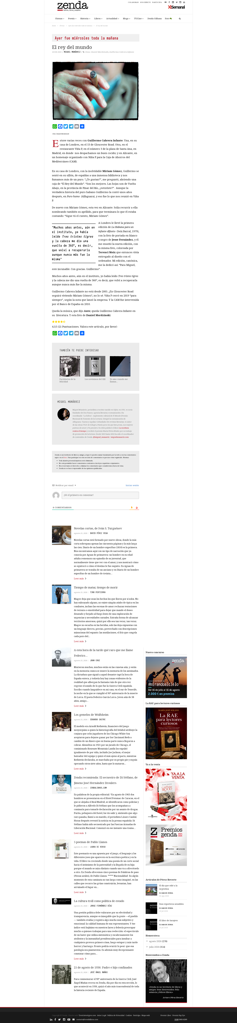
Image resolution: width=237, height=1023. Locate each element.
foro (65, 457)
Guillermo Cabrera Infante (121, 52)
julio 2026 (154, 946)
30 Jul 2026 (163, 911)
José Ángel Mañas (99, 972)
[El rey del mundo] (95, 91)
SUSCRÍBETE (145, 2)
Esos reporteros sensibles (171, 904)
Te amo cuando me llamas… (119, 380)
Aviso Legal (101, 1015)
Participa (136, 1015)
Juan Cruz (95, 660)
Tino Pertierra (97, 592)
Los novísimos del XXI (95, 379)
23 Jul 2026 (163, 927)
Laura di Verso (97, 846)
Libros (97, 18)
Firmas (58, 18)
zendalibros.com (98, 787)
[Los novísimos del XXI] (95, 366)
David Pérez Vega (99, 533)
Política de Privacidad (115, 1015)
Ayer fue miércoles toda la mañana (80, 26)
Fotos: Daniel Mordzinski (96, 52)
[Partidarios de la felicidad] (70, 366)
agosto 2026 (155, 941)
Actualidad (111, 18)
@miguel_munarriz (101, 437)
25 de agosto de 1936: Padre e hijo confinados (103, 967)
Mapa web (146, 1015)
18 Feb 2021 (57, 52)
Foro (167, 18)
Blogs (125, 18)
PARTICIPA (157, 2)
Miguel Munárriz (72, 52)
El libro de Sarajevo (168, 920)
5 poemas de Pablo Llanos (90, 842)
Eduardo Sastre (97, 719)
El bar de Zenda (166, 893)
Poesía (71, 18)
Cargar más (95, 1001)
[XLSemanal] (176, 7)
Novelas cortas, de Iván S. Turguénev (98, 528)
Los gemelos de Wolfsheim (91, 714)
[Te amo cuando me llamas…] (120, 366)
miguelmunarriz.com (120, 437)
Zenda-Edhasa (154, 18)
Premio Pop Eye (178, 1015)
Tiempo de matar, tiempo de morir (96, 587)
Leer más (79, 578)
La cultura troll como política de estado (99, 901)
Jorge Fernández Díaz (101, 905)
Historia (84, 18)
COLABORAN (133, 2)
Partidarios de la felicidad (67, 380)
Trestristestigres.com (87, 1015)
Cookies (129, 1015)
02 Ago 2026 (164, 896)
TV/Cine (138, 18)
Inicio (54, 26)
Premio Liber (165, 1015)
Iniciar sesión (132, 485)
